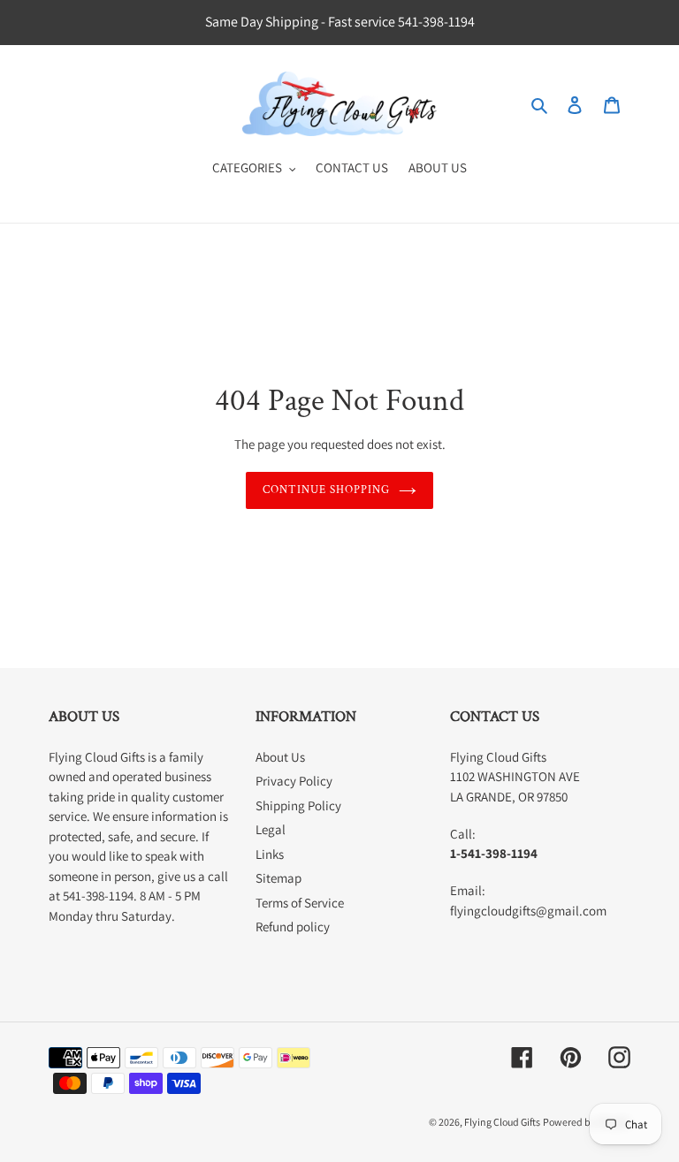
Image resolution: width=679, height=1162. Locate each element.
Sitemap (278, 878)
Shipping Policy (298, 805)
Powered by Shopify (586, 1121)
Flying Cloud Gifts (502, 1121)
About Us (280, 756)
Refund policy (293, 926)
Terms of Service (300, 902)
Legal (271, 829)
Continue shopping (327, 489)
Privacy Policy (294, 780)
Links (270, 854)
